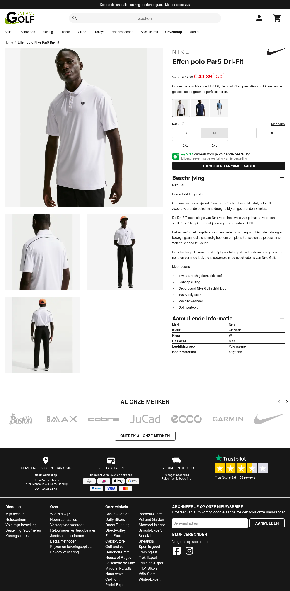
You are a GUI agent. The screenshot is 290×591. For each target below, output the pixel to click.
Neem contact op (46, 475)
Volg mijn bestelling (21, 524)
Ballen (9, 31)
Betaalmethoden (63, 541)
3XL (214, 145)
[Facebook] (176, 551)
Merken (194, 31)
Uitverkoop (173, 31)
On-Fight (112, 579)
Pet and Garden (151, 519)
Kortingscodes (17, 535)
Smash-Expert (150, 530)
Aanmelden (267, 523)
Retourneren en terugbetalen (73, 530)
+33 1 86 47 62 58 (46, 489)
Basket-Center (116, 513)
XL (272, 133)
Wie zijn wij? (60, 513)
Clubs (82, 31)
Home (9, 42)
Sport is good (149, 546)
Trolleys (98, 31)
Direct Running (117, 524)
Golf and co (114, 546)
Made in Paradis (118, 568)
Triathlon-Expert (151, 562)
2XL (185, 145)
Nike (181, 51)
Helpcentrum (15, 519)
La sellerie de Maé (120, 562)
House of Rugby (118, 557)
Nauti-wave (114, 573)
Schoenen (28, 31)
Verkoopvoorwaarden (67, 524)
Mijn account (15, 513)
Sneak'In (146, 535)
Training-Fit (148, 552)
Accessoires (149, 31)
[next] (286, 402)
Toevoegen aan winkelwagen (229, 166)
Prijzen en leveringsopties (71, 546)
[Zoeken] (75, 18)
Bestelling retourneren (23, 530)
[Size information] (183, 123)
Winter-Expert (149, 579)
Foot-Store (113, 535)
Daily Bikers (115, 519)
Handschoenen (122, 31)
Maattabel (278, 123)
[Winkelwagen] (277, 18)
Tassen (65, 31)
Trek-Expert (148, 557)
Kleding (47, 31)
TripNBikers (148, 568)
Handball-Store (117, 552)
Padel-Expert (115, 584)
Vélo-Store (147, 573)
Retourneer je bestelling (176, 478)
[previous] (279, 402)
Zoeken (145, 18)
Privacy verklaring (64, 552)
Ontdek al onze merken (145, 435)
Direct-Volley (115, 530)
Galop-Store (115, 541)
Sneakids (146, 541)
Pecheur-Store (150, 513)
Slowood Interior (152, 524)
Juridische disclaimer (67, 535)
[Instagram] (189, 551)
